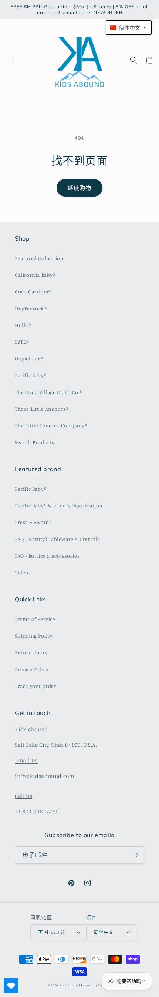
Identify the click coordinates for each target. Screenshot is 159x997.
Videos (23, 572)
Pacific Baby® (31, 375)
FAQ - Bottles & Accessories (47, 556)
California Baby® (35, 275)
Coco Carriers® (33, 291)
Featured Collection (39, 258)
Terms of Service (35, 619)
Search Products (34, 442)
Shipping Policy (34, 635)
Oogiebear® (29, 358)
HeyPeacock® (31, 308)
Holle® (23, 325)
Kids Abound (70, 985)
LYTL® (22, 342)
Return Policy (31, 652)
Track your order (36, 686)
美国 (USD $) (51, 932)
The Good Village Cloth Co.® (48, 392)
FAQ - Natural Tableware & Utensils (57, 539)
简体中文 (104, 932)
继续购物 (79, 187)
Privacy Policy (31, 669)
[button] (9, 60)
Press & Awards (33, 522)
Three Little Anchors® (42, 409)
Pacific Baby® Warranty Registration (59, 505)
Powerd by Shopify (96, 985)
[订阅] (136, 855)
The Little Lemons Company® (51, 425)
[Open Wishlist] (11, 985)
